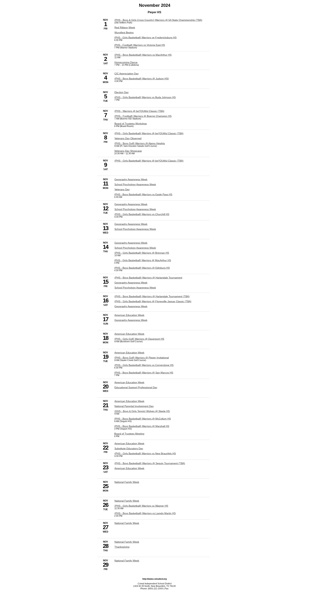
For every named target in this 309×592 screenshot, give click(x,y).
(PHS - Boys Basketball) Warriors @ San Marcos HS (143, 372)
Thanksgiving (121, 546)
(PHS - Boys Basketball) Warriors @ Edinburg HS (142, 267)
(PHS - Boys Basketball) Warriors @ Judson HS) (141, 78)
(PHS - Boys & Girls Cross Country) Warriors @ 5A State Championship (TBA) (158, 20)
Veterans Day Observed (127, 138)
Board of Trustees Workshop (130, 123)
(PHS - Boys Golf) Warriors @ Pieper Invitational (141, 357)
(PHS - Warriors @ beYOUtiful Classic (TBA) (139, 111)
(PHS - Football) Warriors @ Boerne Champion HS (142, 116)
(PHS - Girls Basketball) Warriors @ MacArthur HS (142, 260)
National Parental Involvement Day (134, 406)
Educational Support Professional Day (135, 387)
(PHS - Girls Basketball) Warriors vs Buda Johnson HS (145, 97)
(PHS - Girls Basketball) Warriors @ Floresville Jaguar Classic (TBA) (152, 301)
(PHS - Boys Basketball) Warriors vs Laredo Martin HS (145, 513)
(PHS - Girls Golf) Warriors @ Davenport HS (139, 338)
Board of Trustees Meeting (129, 433)
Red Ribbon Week (124, 27)
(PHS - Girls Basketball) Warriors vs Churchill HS (141, 214)
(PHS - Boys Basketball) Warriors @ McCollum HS (142, 418)
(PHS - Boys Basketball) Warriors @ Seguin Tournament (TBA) (149, 463)
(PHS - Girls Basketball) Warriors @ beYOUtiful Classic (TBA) (148, 133)
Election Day (121, 92)
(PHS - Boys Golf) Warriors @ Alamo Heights (139, 143)
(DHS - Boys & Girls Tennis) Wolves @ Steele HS (142, 411)
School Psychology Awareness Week (135, 184)
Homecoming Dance (126, 62)
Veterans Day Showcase (128, 150)
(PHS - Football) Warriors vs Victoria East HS (139, 45)
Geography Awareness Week (130, 179)
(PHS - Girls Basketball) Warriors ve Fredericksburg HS (145, 37)
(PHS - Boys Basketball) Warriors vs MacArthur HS (142, 54)
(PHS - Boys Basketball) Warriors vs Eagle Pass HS (143, 194)
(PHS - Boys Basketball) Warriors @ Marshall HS (141, 426)
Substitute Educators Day (128, 448)
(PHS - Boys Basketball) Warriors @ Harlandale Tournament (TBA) (152, 296)
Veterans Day (122, 189)
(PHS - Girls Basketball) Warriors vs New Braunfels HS (145, 453)
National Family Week (126, 482)
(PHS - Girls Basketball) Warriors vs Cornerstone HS (143, 365)
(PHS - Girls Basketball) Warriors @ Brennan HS (141, 252)
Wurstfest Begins (124, 32)
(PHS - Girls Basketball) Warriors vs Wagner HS (141, 505)
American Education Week (129, 315)
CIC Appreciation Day (126, 73)
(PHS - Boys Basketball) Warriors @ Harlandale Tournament (148, 277)
